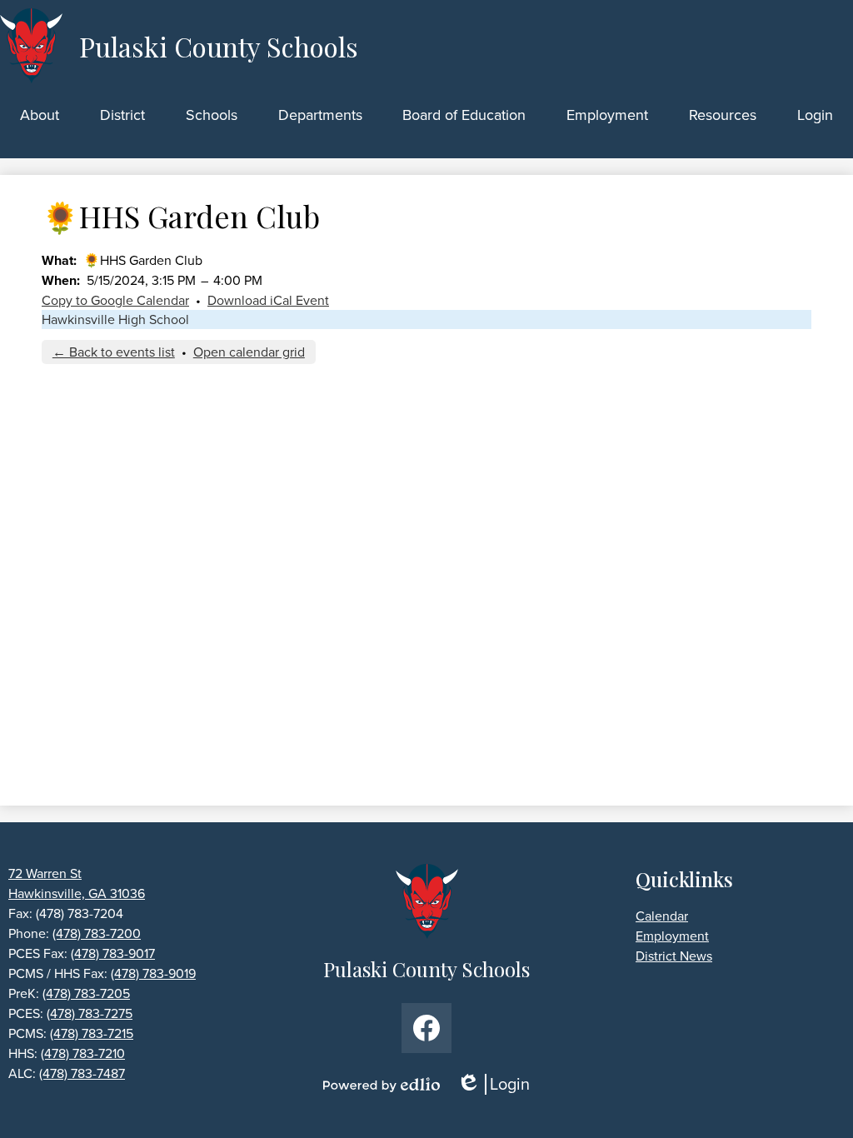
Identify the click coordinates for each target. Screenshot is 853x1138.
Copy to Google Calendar (115, 300)
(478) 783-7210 (83, 1053)
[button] (39, 115)
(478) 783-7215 (91, 1033)
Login (499, 1084)
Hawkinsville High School (115, 319)
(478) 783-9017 (113, 953)
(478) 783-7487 (82, 1073)
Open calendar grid (249, 352)
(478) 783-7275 (89, 1013)
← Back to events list (113, 352)
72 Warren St (45, 873)
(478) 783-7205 (86, 993)
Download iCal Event (268, 300)
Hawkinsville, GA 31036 (76, 893)
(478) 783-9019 (153, 973)
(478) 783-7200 (96, 933)
